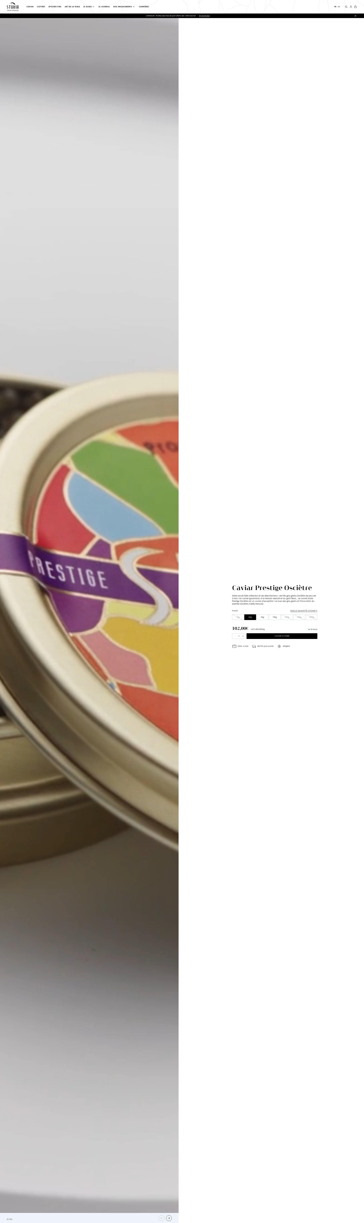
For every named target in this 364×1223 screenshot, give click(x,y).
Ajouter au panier (282, 636)
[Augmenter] (243, 636)
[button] (161, 1218)
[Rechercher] (346, 7)
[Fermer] (355, 15)
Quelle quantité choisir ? (303, 611)
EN (339, 7)
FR (335, 7)
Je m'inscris (238, 16)
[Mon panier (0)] (355, 7)
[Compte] (351, 7)
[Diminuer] (235, 636)
